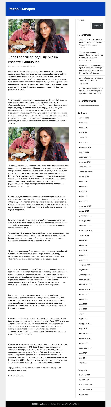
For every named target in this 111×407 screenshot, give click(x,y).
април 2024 (84, 255)
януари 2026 (84, 152)
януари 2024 (84, 270)
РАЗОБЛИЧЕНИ (85, 390)
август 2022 (84, 343)
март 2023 (83, 319)
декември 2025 (85, 157)
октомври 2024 (85, 226)
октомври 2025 (85, 167)
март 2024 (83, 260)
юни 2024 (83, 245)
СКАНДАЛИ (84, 395)
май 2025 (83, 191)
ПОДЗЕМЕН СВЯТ (86, 385)
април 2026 (83, 137)
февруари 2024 (85, 265)
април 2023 (84, 314)
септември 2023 (85, 289)
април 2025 (83, 196)
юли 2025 (83, 182)
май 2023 (83, 309)
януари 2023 (84, 329)
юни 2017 (83, 353)
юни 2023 (83, 304)
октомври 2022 (85, 333)
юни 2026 (83, 128)
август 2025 (84, 177)
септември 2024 (85, 230)
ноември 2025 (85, 162)
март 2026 (83, 142)
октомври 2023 (85, 284)
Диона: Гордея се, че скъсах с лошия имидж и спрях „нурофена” (91, 80)
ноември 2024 (85, 221)
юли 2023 (83, 299)
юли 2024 (83, 240)
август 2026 (84, 118)
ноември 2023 (85, 279)
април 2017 (83, 363)
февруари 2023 (85, 324)
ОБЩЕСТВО (84, 380)
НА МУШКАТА (84, 375)
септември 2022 (85, 338)
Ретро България (22, 9)
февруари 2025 (85, 206)
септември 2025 (85, 172)
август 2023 (84, 294)
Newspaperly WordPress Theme (67, 404)
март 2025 (83, 201)
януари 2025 (84, 211)
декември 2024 (85, 216)
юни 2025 (83, 186)
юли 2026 (83, 123)
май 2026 (83, 133)
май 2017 (83, 358)
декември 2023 (85, 275)
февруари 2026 (85, 147)
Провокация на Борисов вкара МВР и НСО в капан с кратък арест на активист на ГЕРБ (91, 90)
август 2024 (84, 235)
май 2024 (83, 250)
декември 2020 (85, 348)
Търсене (82, 20)
